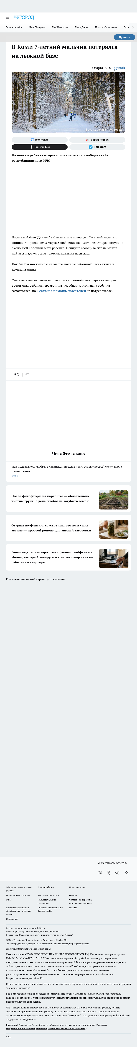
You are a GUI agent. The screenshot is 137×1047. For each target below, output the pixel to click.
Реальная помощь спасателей (61, 291)
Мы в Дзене (81, 27)
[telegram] (27, 374)
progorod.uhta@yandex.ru (19, 948)
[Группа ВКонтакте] (40, 140)
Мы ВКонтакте (60, 27)
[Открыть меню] (7, 17)
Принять (124, 37)
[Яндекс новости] (97, 140)
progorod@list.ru (80, 943)
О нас (9, 899)
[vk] (17, 374)
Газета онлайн (14, 27)
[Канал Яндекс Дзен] (40, 147)
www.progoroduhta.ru (34, 928)
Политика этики (77, 887)
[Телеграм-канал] (97, 147)
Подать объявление (106, 27)
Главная (73, 907)
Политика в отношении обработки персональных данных (18, 911)
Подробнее (29, 1019)
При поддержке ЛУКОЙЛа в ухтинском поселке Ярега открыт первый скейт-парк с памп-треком (67, 471)
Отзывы (73, 895)
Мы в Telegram (37, 27)
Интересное (12, 919)
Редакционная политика (18, 895)
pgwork (119, 68)
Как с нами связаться (48, 895)
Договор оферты (46, 887)
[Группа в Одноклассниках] (108, 872)
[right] (133, 27)
